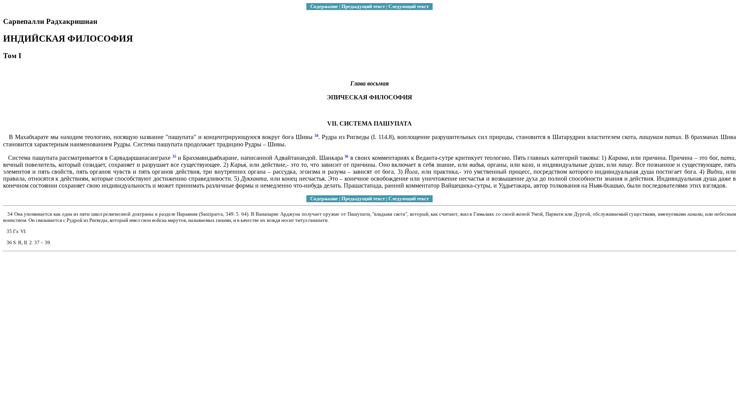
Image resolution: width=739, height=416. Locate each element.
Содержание (324, 6)
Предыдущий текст (363, 6)
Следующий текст (408, 6)
